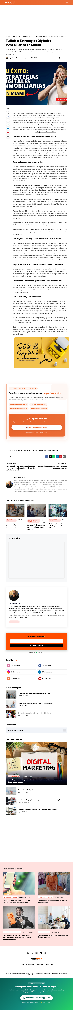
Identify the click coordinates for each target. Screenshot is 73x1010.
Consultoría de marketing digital (33, 521)
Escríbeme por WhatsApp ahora (38, 998)
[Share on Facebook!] (8, 116)
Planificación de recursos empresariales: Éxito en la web (54, 936)
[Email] (8, 136)
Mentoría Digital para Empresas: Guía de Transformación (13, 526)
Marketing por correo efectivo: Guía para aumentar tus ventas (37, 810)
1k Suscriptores (46, 678)
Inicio (7, 36)
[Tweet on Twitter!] (8, 120)
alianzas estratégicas (36, 730)
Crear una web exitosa (10, 897)
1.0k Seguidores (15, 672)
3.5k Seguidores (15, 665)
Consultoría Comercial (53, 520)
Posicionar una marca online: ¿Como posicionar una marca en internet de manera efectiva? (17, 937)
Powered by (32, 652)
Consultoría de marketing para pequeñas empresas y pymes (36, 527)
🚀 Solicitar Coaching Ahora (36, 428)
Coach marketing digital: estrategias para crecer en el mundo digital (39, 800)
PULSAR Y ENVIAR (36, 645)
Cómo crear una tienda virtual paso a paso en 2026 (52, 901)
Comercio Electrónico (45, 897)
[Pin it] (8, 132)
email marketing (14, 776)
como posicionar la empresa (12, 932)
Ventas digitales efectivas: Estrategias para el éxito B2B (58, 526)
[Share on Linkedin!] (8, 128)
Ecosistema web (10, 520)
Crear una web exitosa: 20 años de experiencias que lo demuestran (16, 901)
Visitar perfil (14, 622)
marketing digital (27, 36)
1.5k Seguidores (46, 665)
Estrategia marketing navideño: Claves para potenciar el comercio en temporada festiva (35, 781)
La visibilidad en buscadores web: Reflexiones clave (34, 693)
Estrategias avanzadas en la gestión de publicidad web (35, 713)
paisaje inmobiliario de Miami (45, 132)
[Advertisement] (36, 20)
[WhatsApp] (8, 124)
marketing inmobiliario (40, 36)
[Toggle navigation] (67, 2)
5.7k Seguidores (47, 672)
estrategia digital (15, 36)
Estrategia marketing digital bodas (29, 790)
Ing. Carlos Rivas (14, 58)
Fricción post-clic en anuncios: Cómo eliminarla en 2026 (35, 703)
